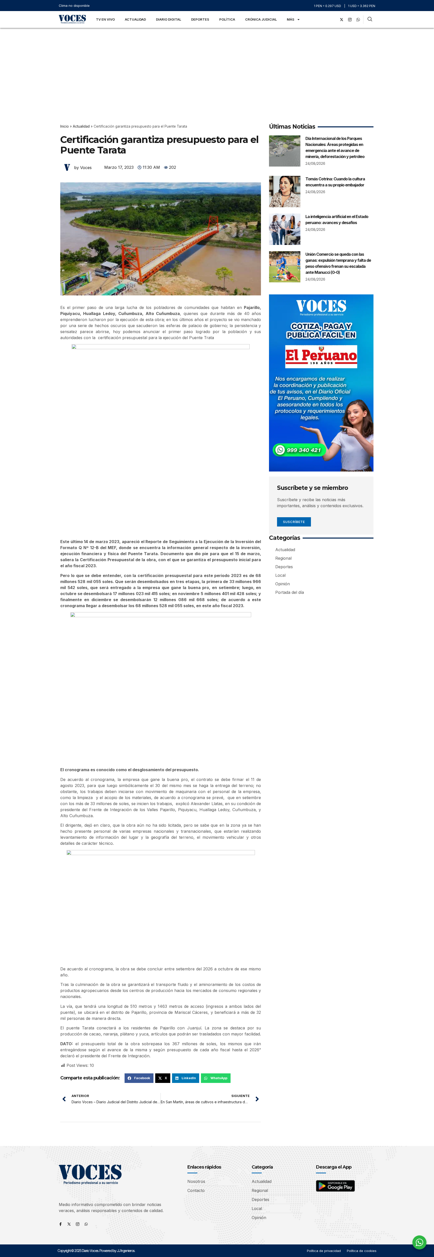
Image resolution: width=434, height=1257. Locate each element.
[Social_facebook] (333, 19)
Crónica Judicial (261, 19)
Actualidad (135, 19)
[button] (139, 1078)
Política (227, 19)
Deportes (200, 19)
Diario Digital (168, 19)
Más (290, 19)
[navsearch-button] (369, 19)
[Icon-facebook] (60, 1224)
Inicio (64, 126)
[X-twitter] (341, 19)
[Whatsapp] (86, 1224)
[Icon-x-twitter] (69, 1224)
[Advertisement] (217, 65)
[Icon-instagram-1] (349, 19)
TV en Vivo (105, 19)
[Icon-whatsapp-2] (358, 19)
